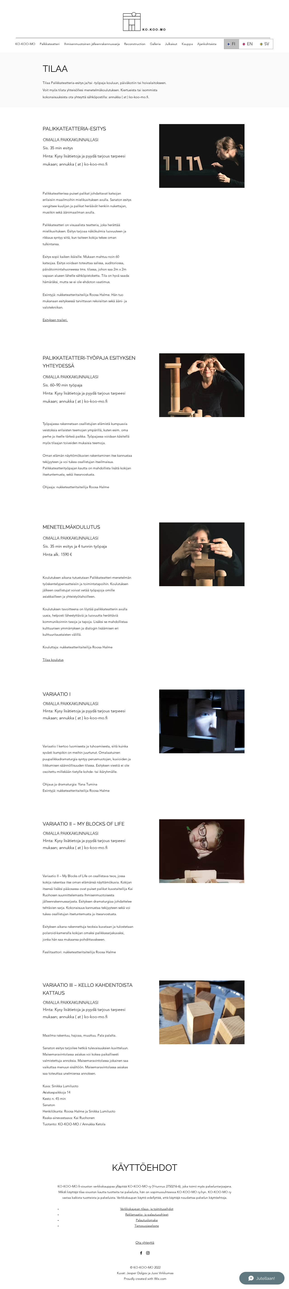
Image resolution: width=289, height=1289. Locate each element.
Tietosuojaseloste (147, 1226)
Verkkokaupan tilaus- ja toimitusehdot (146, 1209)
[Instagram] (148, 1253)
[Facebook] (141, 1253)
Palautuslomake (147, 1220)
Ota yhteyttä (144, 1242)
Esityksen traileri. (55, 320)
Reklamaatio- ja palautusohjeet (146, 1214)
